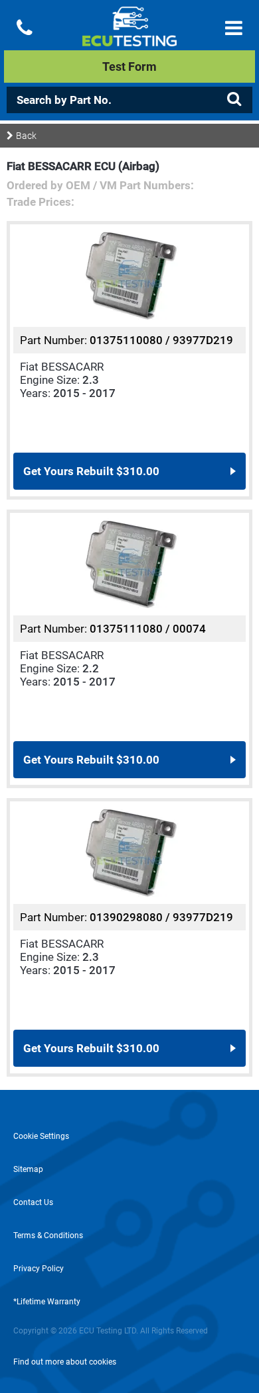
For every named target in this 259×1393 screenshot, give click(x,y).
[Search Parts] (234, 99)
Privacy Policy (38, 1268)
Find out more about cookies (64, 1362)
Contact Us (33, 1202)
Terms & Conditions (48, 1235)
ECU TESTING (130, 37)
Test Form (129, 66)
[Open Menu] (233, 28)
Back (26, 135)
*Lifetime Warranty (46, 1301)
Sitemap (28, 1169)
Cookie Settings (41, 1136)
